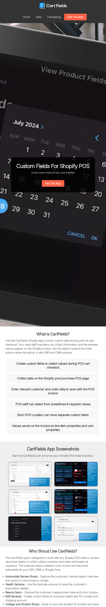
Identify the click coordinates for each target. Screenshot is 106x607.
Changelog (54, 17)
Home (26, 17)
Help (39, 17)
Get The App (75, 17)
